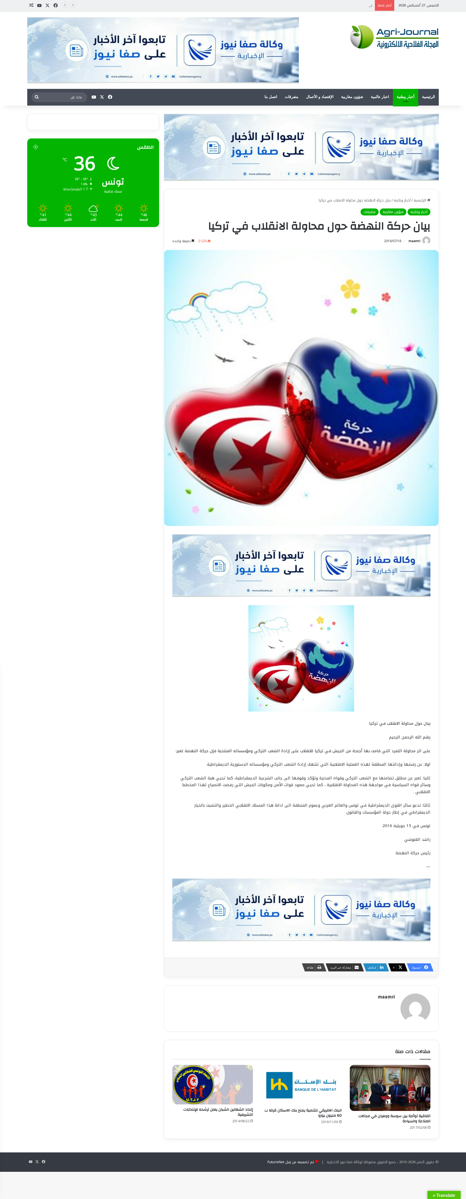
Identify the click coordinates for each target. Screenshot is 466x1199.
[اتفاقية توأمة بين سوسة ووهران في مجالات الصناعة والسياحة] (390, 1088)
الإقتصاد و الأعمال (320, 97)
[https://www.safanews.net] (301, 147)
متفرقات (292, 97)
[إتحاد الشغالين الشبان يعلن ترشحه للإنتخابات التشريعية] (212, 1084)
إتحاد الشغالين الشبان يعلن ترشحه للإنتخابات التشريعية (218, 1112)
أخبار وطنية (405, 97)
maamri (414, 241)
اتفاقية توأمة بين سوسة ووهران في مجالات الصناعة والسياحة (394, 1119)
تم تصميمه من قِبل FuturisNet (291, 1162)
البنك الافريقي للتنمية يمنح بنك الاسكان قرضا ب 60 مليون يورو (303, 1113)
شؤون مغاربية (352, 97)
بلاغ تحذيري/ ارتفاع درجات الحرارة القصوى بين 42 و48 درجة (328, 5)
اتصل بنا (271, 97)
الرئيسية (428, 97)
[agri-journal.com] (392, 35)
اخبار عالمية (380, 97)
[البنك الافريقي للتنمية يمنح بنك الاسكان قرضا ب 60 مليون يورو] (301, 1085)
